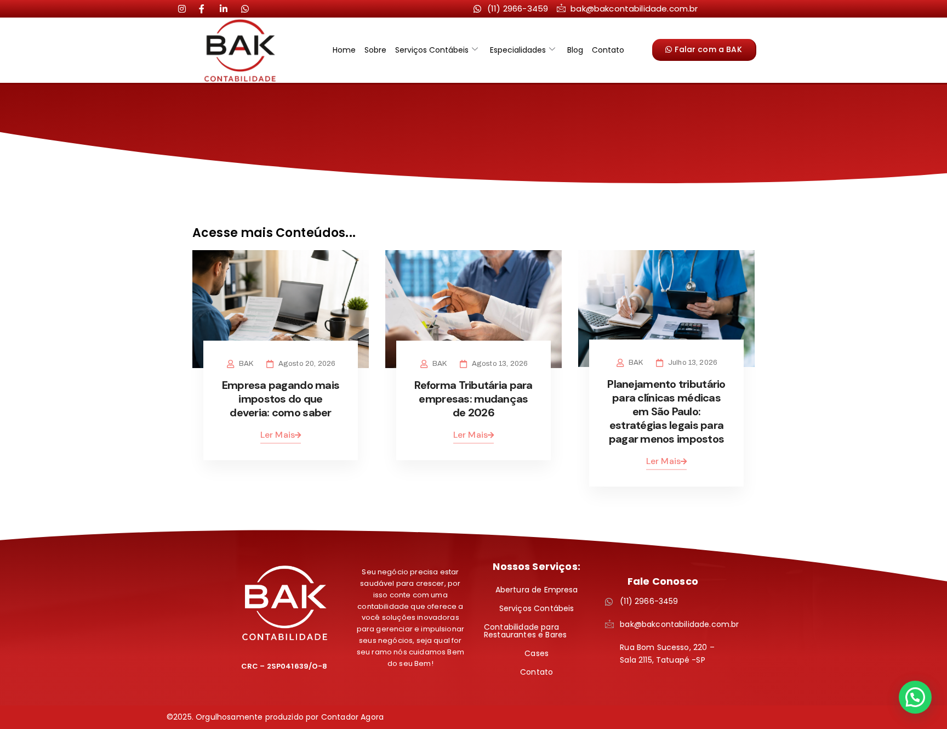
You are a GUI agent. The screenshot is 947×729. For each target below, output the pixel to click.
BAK (246, 364)
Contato (608, 49)
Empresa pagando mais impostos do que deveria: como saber (281, 399)
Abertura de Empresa (536, 589)
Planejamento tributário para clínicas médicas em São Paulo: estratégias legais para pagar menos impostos (666, 411)
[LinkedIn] (207, 8)
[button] (915, 697)
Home (344, 49)
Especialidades (518, 49)
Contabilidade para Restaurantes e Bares (525, 630)
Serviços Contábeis (432, 49)
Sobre (375, 49)
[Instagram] (186, 8)
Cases (536, 653)
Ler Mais (277, 434)
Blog (575, 49)
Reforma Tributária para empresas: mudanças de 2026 (473, 399)
